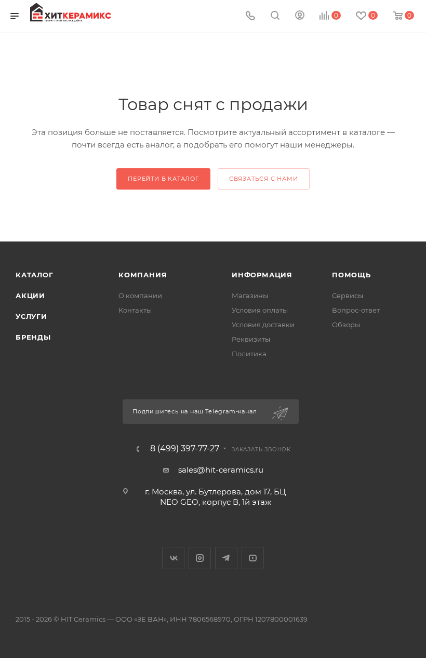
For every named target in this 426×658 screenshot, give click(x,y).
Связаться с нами (263, 178)
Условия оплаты (260, 310)
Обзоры (346, 324)
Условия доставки (263, 324)
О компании (140, 295)
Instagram (200, 558)
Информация (262, 275)
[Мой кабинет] (299, 16)
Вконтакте (173, 558)
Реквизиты (251, 339)
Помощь (351, 275)
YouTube (253, 558)
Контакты (135, 310)
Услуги (31, 316)
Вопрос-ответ (356, 310)
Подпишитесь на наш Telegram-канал (195, 411)
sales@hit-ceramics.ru (220, 470)
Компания (142, 275)
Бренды (33, 337)
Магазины (250, 295)
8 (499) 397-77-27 (184, 449)
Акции (30, 295)
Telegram (226, 558)
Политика (249, 354)
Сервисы (347, 295)
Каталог (35, 275)
